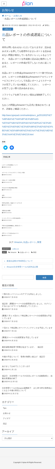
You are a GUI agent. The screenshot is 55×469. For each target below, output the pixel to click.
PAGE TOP (51, 452)
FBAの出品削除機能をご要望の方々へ (12, 225)
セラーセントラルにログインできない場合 (13, 172)
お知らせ (8, 29)
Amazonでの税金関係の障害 (9, 187)
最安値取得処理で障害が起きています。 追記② (22, 347)
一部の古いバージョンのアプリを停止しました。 (22, 294)
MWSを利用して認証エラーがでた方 (12, 203)
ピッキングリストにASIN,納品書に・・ (12, 218)
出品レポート (29, 242)
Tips (4, 408)
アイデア (6, 418)
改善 (3, 195)
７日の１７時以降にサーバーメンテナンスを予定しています (27, 328)
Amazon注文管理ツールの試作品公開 (22, 267)
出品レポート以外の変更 (8, 180)
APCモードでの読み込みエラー (10, 233)
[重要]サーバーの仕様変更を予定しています (20, 337)
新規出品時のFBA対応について (20, 261)
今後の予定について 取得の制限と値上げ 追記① (23, 357)
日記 (5, 424)
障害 (39, 242)
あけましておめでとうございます (16, 366)
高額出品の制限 (6, 210)
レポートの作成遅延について (10, 165)
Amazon (18, 242)
